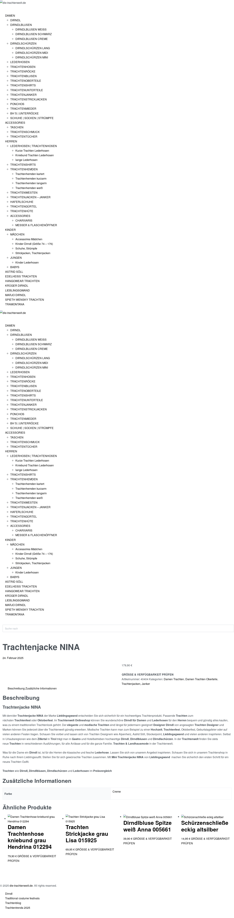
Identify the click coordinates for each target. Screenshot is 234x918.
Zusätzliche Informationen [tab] (41, 688)
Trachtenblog (13, 903)
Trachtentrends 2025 (17, 908)
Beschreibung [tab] (16, 688)
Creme (117, 791)
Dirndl (9, 894)
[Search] (5, 622)
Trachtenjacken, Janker (136, 684)
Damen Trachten (174, 679)
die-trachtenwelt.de (21, 886)
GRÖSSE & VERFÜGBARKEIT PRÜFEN (148, 674)
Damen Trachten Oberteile (201, 679)
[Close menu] (1, 317)
